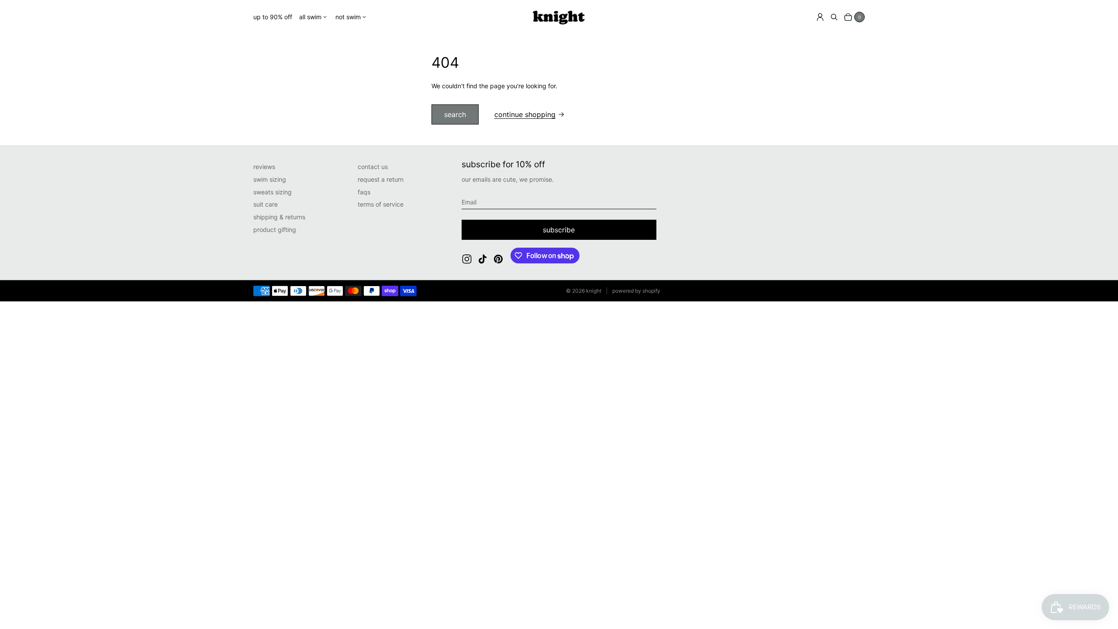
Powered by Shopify (636, 290)
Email (469, 202)
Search (455, 114)
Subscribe (559, 229)
